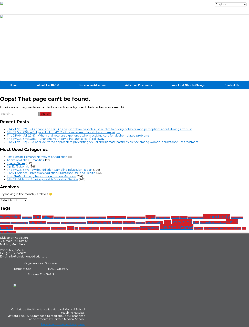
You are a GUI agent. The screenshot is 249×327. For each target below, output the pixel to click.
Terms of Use (22, 268)
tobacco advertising (111, 228)
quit (167, 222)
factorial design (53, 223)
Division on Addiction (92, 85)
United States (176, 227)
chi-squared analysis (136, 218)
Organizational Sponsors (40, 263)
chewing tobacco (116, 217)
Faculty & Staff (29, 316)
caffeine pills (59, 218)
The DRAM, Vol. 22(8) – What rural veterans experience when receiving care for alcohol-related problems (78, 135)
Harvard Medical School (69, 309)
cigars (150, 217)
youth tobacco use (8, 232)
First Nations (80, 223)
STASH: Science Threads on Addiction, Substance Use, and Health (51, 173)
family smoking (68, 223)
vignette (198, 228)
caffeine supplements (75, 218)
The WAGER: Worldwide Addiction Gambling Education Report (49, 169)
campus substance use (96, 218)
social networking (58, 228)
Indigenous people (99, 222)
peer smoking (154, 222)
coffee (184, 217)
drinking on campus (19, 223)
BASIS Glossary (58, 268)
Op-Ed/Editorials (18, 166)
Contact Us (232, 85)
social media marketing (24, 228)
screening (182, 221)
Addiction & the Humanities (25, 160)
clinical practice (163, 218)
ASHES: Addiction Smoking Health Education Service (42, 179)
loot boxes (129, 222)
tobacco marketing (131, 228)
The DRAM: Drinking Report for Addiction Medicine (41, 176)
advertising (10, 217)
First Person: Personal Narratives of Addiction (37, 157)
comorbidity (216, 216)
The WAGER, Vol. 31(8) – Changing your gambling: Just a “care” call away (55, 138)
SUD (70, 228)
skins (196, 222)
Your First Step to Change (188, 85)
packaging (140, 223)
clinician (175, 217)
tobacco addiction (89, 228)
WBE (244, 228)
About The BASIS (48, 85)
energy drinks (37, 222)
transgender (149, 228)
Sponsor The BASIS (41, 274)
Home (13, 85)
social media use (42, 228)
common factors (195, 218)
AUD (37, 217)
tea (76, 228)
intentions (117, 222)
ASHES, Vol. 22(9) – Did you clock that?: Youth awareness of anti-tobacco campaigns (63, 132)
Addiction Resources (138, 85)
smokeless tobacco (213, 222)
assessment (27, 218)
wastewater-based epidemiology (222, 228)
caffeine (48, 217)
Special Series (16, 163)
